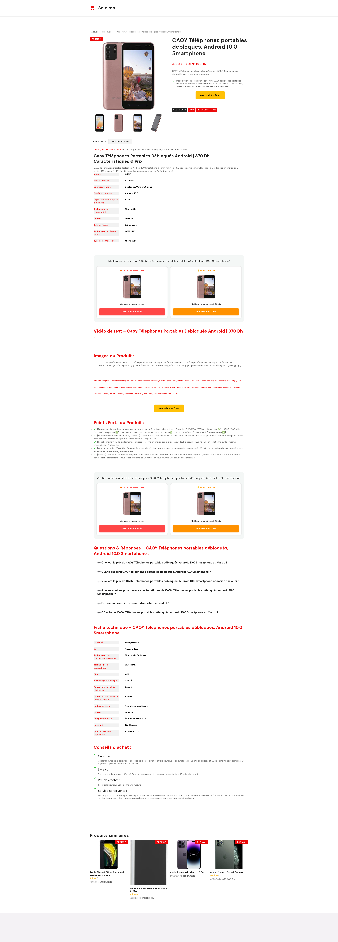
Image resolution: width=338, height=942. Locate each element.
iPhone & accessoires (110, 32)
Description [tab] (99, 141)
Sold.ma (106, 8)
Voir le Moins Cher (210, 95)
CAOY (191, 110)
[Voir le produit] (132, 286)
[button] (169, 562)
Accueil (94, 32)
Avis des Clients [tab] (120, 141)
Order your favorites (103, 149)
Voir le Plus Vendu (132, 311)
